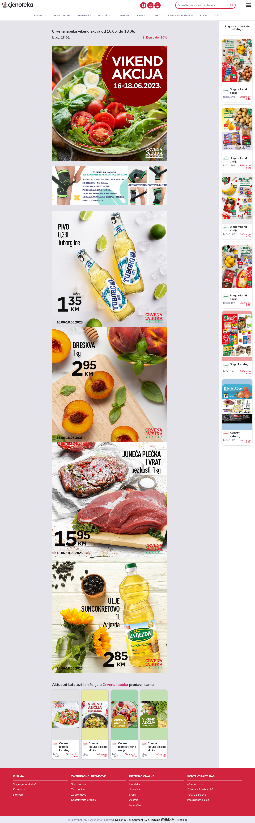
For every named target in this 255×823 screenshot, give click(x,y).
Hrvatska (134, 784)
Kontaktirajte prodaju (83, 800)
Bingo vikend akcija (238, 91)
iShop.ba (182, 820)
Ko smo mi (19, 789)
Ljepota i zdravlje (180, 15)
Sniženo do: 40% (72, 755)
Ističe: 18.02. (229, 165)
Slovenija (134, 789)
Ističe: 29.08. (56, 755)
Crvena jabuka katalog (64, 746)
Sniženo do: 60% (245, 304)
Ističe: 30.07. (86, 755)
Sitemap (18, 794)
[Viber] (157, 5)
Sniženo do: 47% (245, 235)
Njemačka (135, 805)
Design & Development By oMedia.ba (138, 820)
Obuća (156, 15)
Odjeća (141, 15)
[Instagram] (150, 5)
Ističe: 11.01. (229, 371)
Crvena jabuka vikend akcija (98, 746)
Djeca (217, 15)
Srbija (132, 794)
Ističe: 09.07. (145, 755)
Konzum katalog (235, 434)
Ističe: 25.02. (229, 96)
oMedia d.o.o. (195, 784)
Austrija (133, 800)
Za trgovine (78, 789)
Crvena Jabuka (115, 684)
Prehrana (84, 15)
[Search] (231, 5)
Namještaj (104, 15)
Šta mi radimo (79, 784)
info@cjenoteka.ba (198, 800)
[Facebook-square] (143, 5)
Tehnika (123, 15)
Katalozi (40, 15)
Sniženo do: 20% (101, 755)
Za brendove (78, 794)
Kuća (203, 15)
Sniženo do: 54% (245, 98)
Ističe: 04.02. (229, 303)
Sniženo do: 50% (245, 166)
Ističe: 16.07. (115, 755)
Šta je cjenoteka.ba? (25, 784)
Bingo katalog (239, 364)
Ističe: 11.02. (229, 234)
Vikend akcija (62, 15)
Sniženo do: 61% (245, 372)
